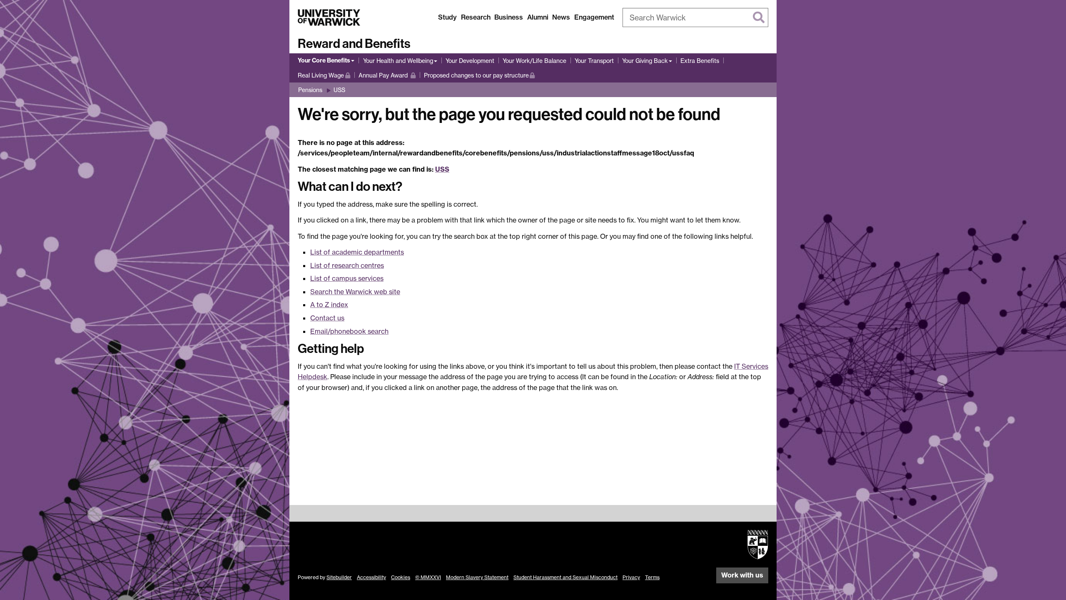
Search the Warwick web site (355, 292)
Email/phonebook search (349, 331)
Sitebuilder (339, 577)
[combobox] (695, 17)
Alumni (537, 17)
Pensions (310, 89)
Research (476, 17)
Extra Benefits (699, 60)
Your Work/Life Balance (534, 60)
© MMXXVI (428, 577)
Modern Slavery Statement (477, 577)
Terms (652, 577)
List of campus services (347, 278)
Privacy (631, 577)
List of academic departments (357, 252)
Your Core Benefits (324, 60)
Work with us (742, 575)
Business (508, 17)
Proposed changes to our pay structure (476, 75)
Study (447, 17)
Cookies (400, 577)
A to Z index (329, 304)
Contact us (327, 318)
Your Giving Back (645, 60)
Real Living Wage (324, 75)
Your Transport (594, 60)
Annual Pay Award (387, 75)
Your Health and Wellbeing (398, 60)
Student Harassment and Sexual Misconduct (565, 577)
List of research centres (347, 265)
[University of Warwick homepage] (329, 17)
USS (339, 89)
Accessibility (371, 577)
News (561, 17)
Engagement (594, 17)
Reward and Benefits (354, 43)
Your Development (470, 60)
